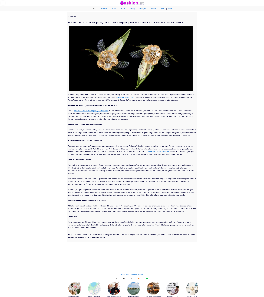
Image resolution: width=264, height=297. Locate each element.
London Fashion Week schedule (157, 151)
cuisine (123, 9)
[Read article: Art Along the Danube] (133, 288)
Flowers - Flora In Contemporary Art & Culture (91, 111)
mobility (132, 9)
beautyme (143, 9)
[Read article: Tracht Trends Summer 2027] (75, 288)
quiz (162, 9)
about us (140, 274)
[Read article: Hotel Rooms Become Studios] (153, 288)
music (170, 9)
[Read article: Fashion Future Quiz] (192, 288)
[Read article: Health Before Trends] (173, 288)
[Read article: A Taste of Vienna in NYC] (94, 288)
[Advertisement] (132, 258)
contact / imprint (125, 274)
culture (114, 9)
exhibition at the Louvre (125, 97)
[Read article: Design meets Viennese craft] (114, 288)
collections (104, 9)
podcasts (153, 9)
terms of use (134, 274)
